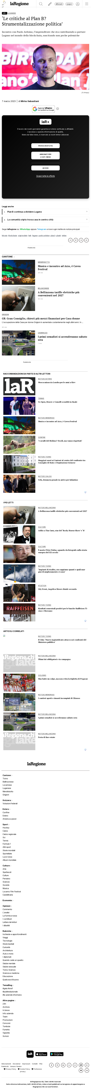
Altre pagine (9, 1000)
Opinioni (7, 906)
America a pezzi (9, 819)
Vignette (6, 1033)
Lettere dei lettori (10, 922)
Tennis (5, 840)
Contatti (35, 1064)
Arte (4, 869)
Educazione (8, 976)
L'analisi (6, 912)
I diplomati (7, 957)
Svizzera (7, 800)
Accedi (46, 168)
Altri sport (7, 847)
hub (29, 236)
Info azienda (8, 1013)
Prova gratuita (45, 146)
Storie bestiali (8, 944)
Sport (5, 824)
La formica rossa (10, 916)
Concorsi (6, 1023)
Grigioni (6, 794)
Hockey (6, 827)
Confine (6, 812)
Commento (7, 909)
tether (64, 236)
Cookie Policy (24, 1069)
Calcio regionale (9, 834)
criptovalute (22, 236)
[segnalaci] (50, 4)
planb (58, 236)
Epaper (69, 4)
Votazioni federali (10, 803)
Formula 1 (7, 844)
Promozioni (7, 1020)
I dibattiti (6, 925)
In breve (6, 1010)
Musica (6, 888)
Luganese (7, 788)
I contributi (7, 919)
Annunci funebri (16, 1066)
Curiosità (6, 947)
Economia (7, 900)
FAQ (40, 1064)
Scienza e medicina (11, 973)
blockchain (12, 236)
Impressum (26, 1064)
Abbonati (59, 4)
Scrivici (6, 1036)
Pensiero (6, 878)
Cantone (7, 775)
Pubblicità (5, 1066)
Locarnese (7, 785)
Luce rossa (7, 857)
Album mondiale (9, 860)
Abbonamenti (6, 1064)
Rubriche (7, 931)
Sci (4, 837)
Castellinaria (8, 895)
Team (5, 1016)
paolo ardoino (44, 236)
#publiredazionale (10, 991)
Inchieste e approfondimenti (14, 934)
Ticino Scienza (9, 970)
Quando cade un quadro (13, 960)
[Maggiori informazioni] (57, 109)
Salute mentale (9, 963)
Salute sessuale (9, 966)
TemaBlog (8, 985)
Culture (6, 865)
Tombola (6, 1026)
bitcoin (4, 236)
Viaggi (5, 937)
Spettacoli (7, 872)
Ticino (5, 778)
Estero (6, 809)
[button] (51, 1065)
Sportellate (7, 853)
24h (4, 1004)
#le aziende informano (12, 995)
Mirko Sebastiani (30, 101)
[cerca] (41, 4)
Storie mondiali (9, 850)
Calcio (5, 831)
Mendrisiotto (8, 791)
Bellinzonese (8, 782)
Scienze (6, 882)
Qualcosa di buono (11, 979)
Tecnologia (7, 941)
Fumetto (6, 1029)
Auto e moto (8, 953)
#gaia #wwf (8, 988)
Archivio (6, 1007)
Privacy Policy (10, 1069)
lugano (35, 236)
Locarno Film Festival (12, 891)
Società (6, 885)
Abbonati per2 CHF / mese (45, 155)
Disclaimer (16, 1064)
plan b (53, 236)
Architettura (8, 950)
